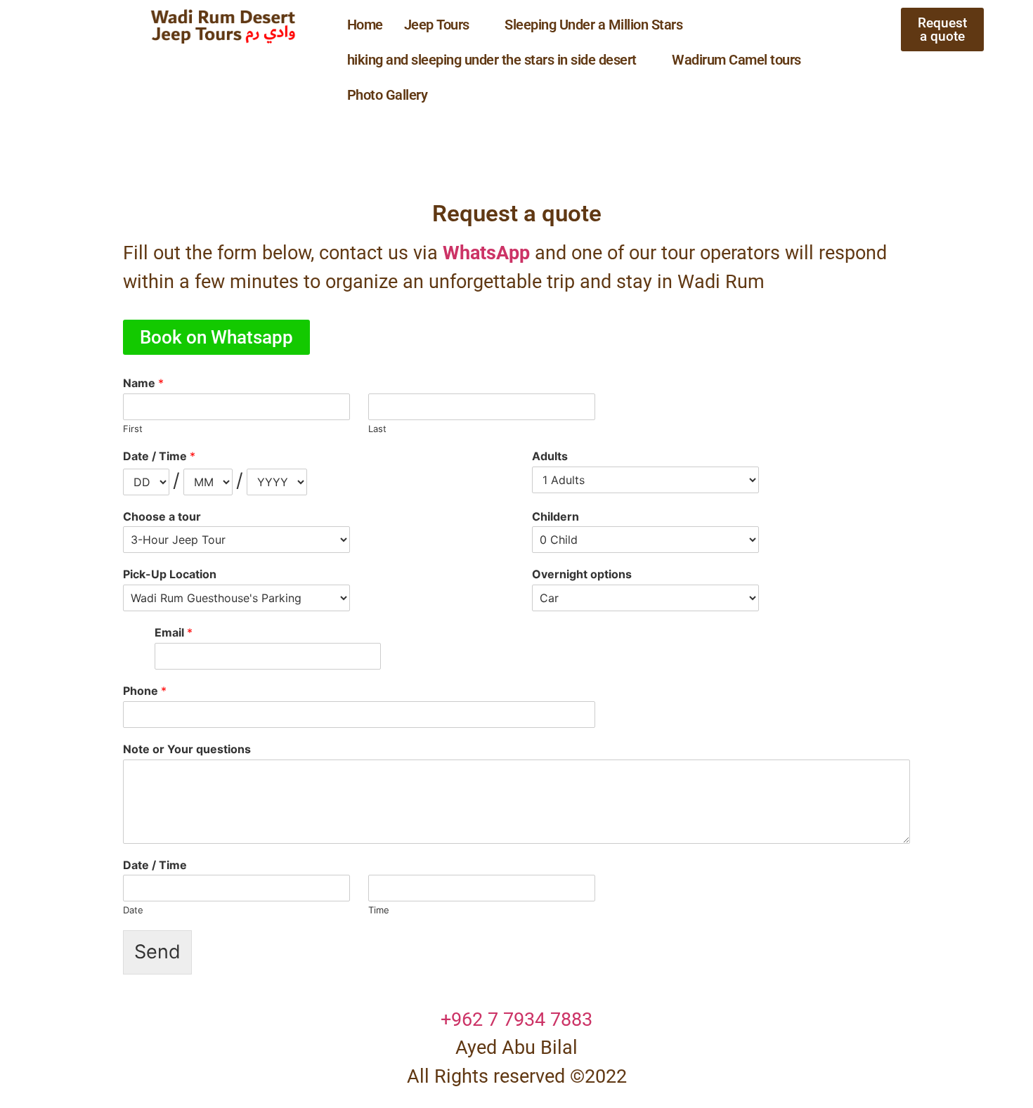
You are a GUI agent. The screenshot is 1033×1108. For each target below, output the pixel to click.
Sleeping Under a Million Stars (593, 24)
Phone (145, 691)
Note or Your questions (187, 749)
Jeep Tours (436, 24)
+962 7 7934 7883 (516, 1019)
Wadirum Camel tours (736, 59)
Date (133, 909)
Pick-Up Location (169, 574)
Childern (555, 516)
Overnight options (582, 574)
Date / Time (159, 456)
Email (174, 632)
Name (143, 383)
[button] (444, 24)
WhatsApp (486, 253)
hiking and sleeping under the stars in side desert (492, 59)
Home (365, 24)
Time (378, 909)
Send (157, 951)
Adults (550, 456)
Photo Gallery (387, 94)
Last (377, 428)
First (133, 428)
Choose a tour (162, 516)
